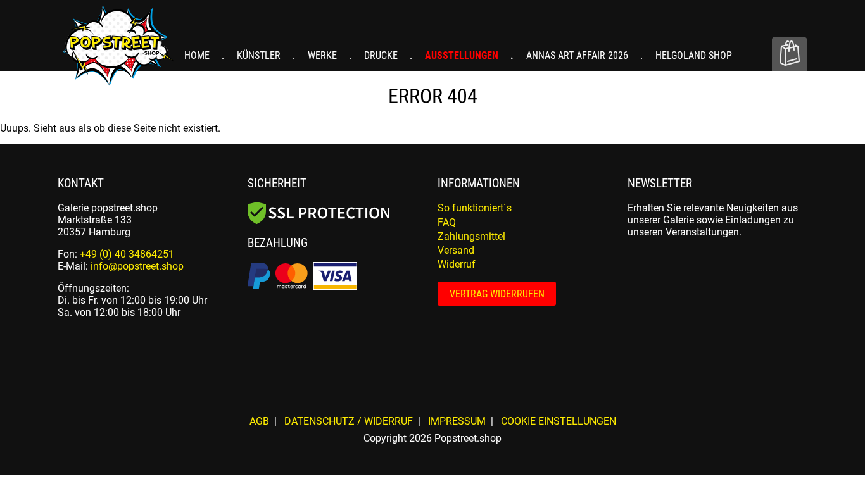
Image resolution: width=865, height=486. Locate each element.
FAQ (447, 222)
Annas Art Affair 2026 (578, 55)
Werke (323, 55)
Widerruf (457, 264)
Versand (456, 250)
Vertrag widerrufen (497, 294)
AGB (259, 421)
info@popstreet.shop (137, 266)
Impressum (457, 421)
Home (198, 55)
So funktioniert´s (475, 208)
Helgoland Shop (693, 55)
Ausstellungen (463, 55)
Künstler (260, 55)
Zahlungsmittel (471, 236)
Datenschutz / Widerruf (348, 421)
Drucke (382, 55)
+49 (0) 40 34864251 (127, 254)
